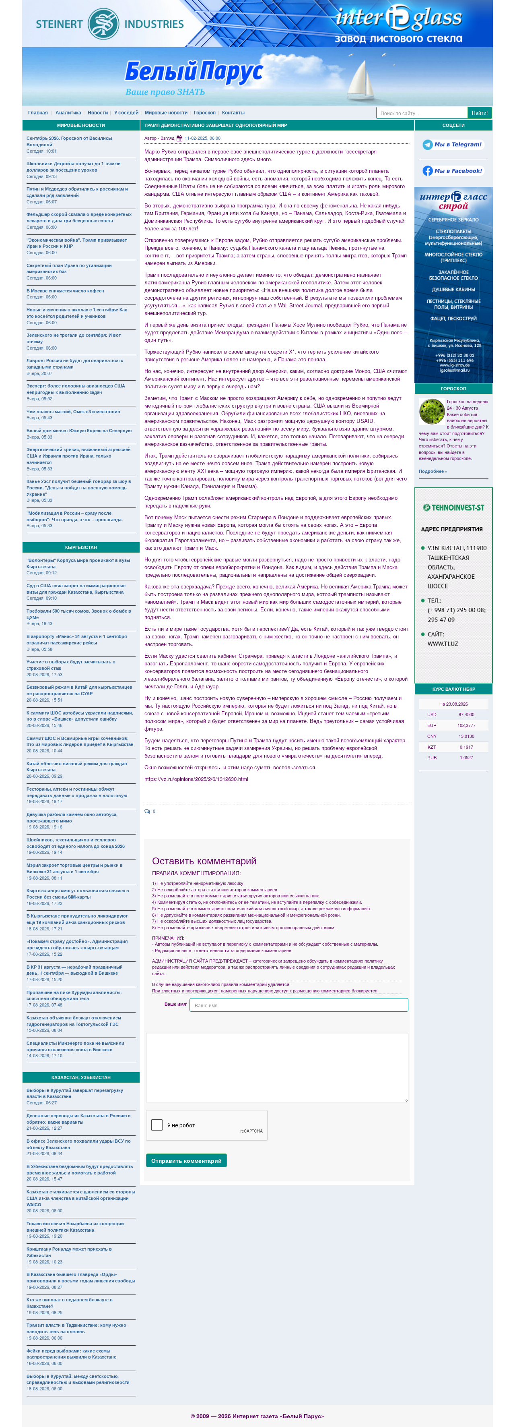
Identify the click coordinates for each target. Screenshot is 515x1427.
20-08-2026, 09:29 (44, 776)
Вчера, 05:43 (39, 417)
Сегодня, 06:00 (42, 227)
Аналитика (68, 112)
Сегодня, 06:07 (42, 201)
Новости (98, 112)
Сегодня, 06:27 (42, 1102)
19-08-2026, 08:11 (44, 877)
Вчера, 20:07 (39, 373)
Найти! (480, 112)
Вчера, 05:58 (39, 649)
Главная (38, 112)
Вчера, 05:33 (39, 436)
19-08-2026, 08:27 (44, 1287)
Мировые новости (166, 112)
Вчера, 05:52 (39, 398)
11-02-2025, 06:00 (202, 138)
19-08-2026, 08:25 (44, 1312)
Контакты (233, 112)
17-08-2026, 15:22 (44, 954)
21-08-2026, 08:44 (44, 1153)
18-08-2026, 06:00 (44, 1363)
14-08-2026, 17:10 (44, 1055)
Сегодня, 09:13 (42, 176)
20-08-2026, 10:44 (44, 750)
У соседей (126, 112)
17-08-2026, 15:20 (44, 979)
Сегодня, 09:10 (42, 597)
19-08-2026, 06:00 (44, 1337)
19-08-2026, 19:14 (44, 852)
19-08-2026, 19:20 (44, 1235)
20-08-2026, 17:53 (44, 674)
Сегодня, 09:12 (42, 572)
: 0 (152, 811)
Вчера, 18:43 (39, 623)
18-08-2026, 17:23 (44, 903)
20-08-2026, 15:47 (44, 1178)
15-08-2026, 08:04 (44, 1030)
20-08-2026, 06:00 (44, 1210)
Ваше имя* (176, 1004)
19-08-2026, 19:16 (44, 826)
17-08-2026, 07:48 (44, 1004)
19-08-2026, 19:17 (44, 801)
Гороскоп (205, 112)
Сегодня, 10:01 (42, 150)
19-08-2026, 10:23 (44, 1261)
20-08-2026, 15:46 (44, 725)
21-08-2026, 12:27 (44, 1128)
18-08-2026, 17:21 (44, 928)
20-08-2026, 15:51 (44, 699)
